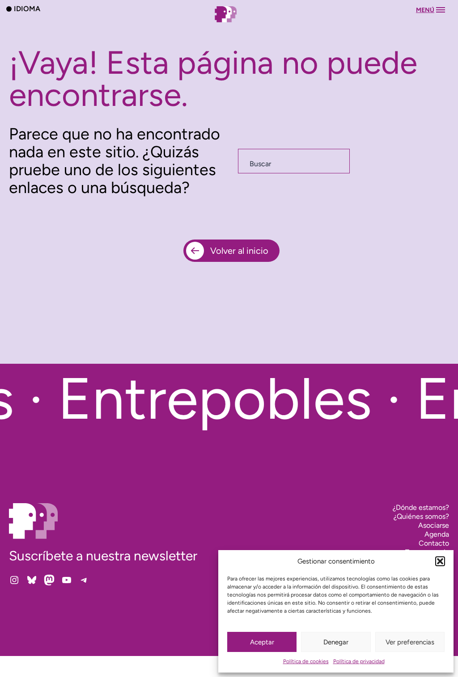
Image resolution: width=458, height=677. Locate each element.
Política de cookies (306, 661)
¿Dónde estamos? (421, 507)
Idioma (27, 8)
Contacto (434, 543)
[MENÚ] (229, 23)
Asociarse (433, 525)
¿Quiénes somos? (421, 516)
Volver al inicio (239, 250)
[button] (440, 561)
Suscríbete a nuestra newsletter (103, 555)
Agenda (436, 534)
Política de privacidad (359, 661)
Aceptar (262, 642)
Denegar (335, 642)
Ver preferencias (410, 642)
